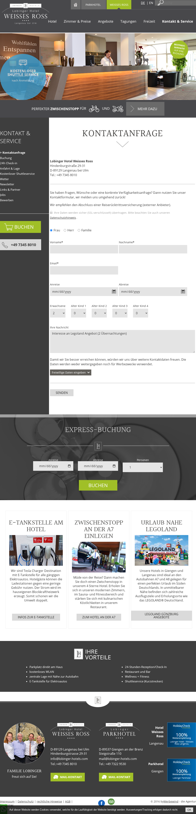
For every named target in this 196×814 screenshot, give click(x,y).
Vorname (56, 242)
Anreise (55, 284)
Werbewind (171, 801)
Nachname (126, 242)
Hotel (52, 21)
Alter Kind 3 (119, 306)
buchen (24, 226)
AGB (67, 801)
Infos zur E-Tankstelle (36, 617)
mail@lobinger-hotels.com (118, 759)
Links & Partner (10, 189)
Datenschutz (26, 801)
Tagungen (128, 21)
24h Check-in (8, 163)
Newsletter (7, 184)
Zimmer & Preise (77, 21)
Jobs (3, 195)
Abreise (124, 284)
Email (54, 263)
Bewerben (6, 200)
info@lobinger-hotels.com (69, 759)
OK (189, 809)
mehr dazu (147, 108)
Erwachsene (57, 306)
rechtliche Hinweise (49, 801)
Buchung (6, 158)
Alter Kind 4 (140, 306)
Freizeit (149, 21)
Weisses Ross (119, 5)
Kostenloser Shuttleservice (17, 174)
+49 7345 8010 (23, 244)
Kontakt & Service (177, 21)
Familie (86, 230)
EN (151, 3)
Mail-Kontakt (71, 777)
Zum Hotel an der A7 (98, 617)
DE (143, 3)
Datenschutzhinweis (63, 217)
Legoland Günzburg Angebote (161, 615)
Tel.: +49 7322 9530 (112, 764)
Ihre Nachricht (59, 327)
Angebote (105, 21)
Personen (143, 460)
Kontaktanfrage (13, 152)
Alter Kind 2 (99, 306)
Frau (57, 230)
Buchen (98, 485)
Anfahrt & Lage (10, 168)
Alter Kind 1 (78, 306)
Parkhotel (93, 5)
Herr (70, 230)
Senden (62, 393)
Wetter (4, 179)
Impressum (7, 801)
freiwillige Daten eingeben (69, 372)
